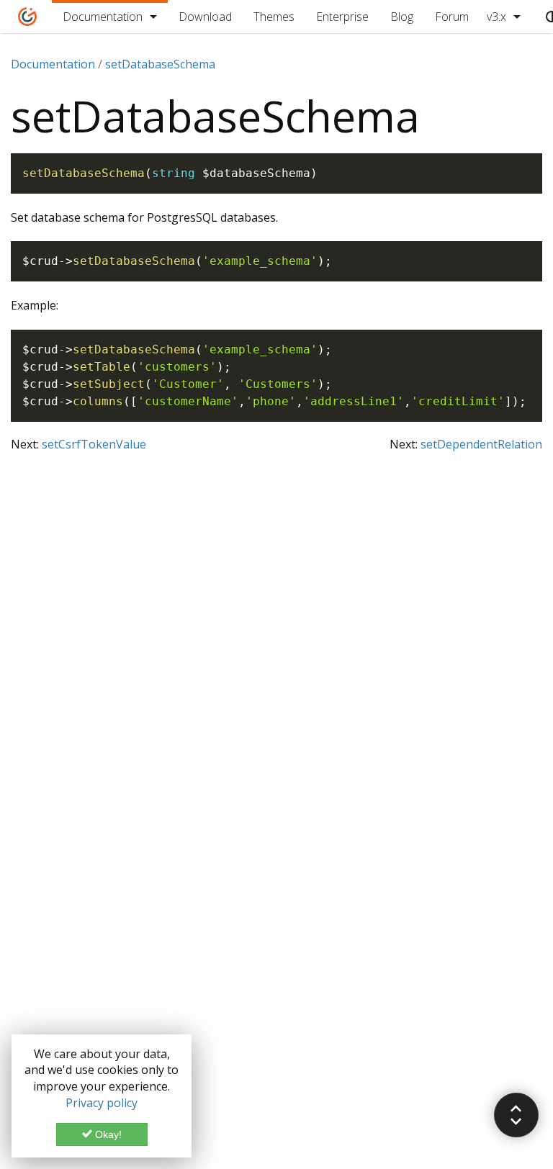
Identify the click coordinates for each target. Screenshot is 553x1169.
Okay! (107, 1134)
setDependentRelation (481, 444)
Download (205, 16)
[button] (516, 1115)
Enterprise (342, 16)
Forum (452, 16)
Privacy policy (102, 1103)
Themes (274, 16)
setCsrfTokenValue (94, 444)
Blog (401, 16)
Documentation (103, 16)
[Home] (27, 16)
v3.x (496, 16)
